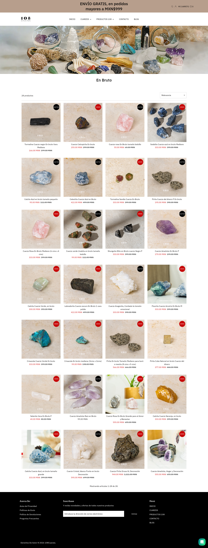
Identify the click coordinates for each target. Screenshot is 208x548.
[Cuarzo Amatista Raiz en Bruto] (83, 394)
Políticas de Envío (27, 510)
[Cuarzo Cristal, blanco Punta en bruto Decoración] (83, 449)
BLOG (152, 522)
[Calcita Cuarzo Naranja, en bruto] (166, 394)
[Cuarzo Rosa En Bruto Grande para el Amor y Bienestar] (124, 394)
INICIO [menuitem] (72, 19)
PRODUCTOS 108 (157, 514)
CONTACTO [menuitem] (124, 19)
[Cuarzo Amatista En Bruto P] (166, 229)
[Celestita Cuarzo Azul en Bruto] (83, 177)
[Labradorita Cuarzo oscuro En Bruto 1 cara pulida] (83, 284)
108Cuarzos (50, 543)
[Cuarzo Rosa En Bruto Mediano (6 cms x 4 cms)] (41, 229)
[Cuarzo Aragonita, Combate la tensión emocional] (124, 284)
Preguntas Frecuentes (29, 518)
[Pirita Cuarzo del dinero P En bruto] (166, 177)
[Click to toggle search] (172, 6)
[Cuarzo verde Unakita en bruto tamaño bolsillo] (83, 229)
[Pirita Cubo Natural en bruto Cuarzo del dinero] (166, 339)
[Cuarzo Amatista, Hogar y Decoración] (166, 449)
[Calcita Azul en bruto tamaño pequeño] (41, 177)
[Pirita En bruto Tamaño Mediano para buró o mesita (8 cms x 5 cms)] (124, 339)
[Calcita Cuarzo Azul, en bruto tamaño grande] (41, 449)
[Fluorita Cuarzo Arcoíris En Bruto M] (166, 284)
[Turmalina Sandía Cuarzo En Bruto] (124, 177)
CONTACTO (154, 518)
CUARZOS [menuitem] (85, 19)
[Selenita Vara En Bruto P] (41, 394)
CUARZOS (154, 510)
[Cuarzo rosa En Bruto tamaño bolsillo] (124, 122)
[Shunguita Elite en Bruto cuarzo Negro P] (124, 229)
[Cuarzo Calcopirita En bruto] (83, 122)
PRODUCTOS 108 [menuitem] (104, 19)
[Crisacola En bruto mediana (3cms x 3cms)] (83, 339)
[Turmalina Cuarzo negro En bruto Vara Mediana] (41, 122)
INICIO (153, 506)
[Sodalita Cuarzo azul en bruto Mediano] (166, 122)
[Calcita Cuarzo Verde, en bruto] (41, 284)
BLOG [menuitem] (136, 19)
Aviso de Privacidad (28, 506)
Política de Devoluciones (30, 514)
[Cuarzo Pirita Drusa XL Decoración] (124, 449)
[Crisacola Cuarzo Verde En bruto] (41, 339)
